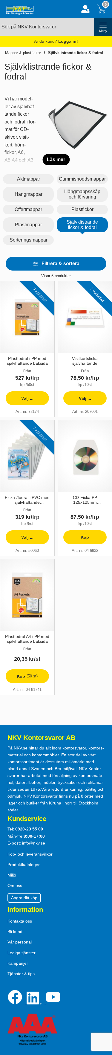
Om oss (14, 885)
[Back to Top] (101, 1016)
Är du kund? (56, 41)
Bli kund (14, 931)
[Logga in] (85, 9)
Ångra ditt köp (24, 897)
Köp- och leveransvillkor (30, 854)
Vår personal (19, 942)
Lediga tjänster (21, 952)
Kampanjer (17, 963)
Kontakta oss (19, 921)
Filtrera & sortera (60, 263)
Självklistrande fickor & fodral (75, 53)
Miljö (11, 875)
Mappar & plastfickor (23, 53)
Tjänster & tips (21, 973)
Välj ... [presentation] (19, 400)
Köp (76, 539)
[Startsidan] (18, 9)
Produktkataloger (23, 864)
